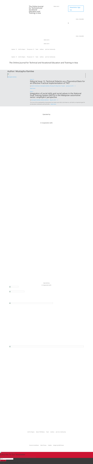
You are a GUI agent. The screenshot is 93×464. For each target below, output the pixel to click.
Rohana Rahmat (45, 100)
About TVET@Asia (40, 432)
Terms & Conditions (34, 445)
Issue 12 (32, 79)
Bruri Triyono (61, 86)
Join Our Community (62, 23)
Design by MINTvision (58, 445)
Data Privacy (43, 445)
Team (49, 23)
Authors (54, 23)
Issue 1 (31, 91)
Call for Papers (33, 23)
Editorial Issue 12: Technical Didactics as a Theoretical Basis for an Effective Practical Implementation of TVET (57, 82)
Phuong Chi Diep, (54, 86)
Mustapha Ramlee (12, 77)
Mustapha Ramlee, (45, 86)
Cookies (50, 445)
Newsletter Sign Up (75, 8)
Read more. (33, 88)
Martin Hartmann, (35, 86)
